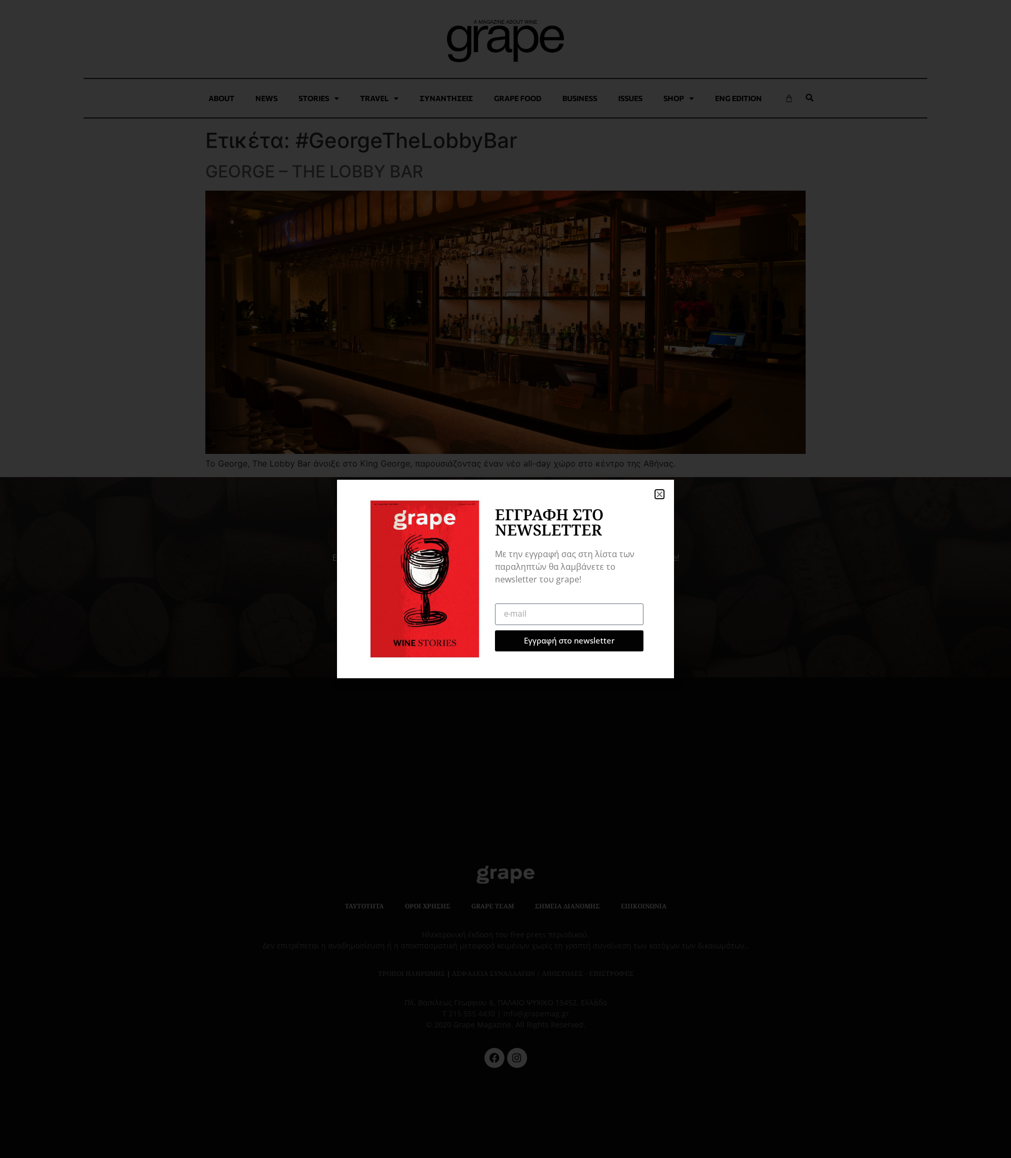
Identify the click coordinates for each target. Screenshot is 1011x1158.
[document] (505, 579)
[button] (659, 494)
